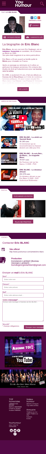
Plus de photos (23, 222)
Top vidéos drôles (32, 405)
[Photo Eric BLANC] (11, 216)
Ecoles (28, 418)
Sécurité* (5, 324)
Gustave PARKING (15, 410)
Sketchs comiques (32, 404)
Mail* (4, 292)
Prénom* (5, 284)
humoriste (15, 51)
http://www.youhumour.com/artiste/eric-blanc (26, 252)
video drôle (24, 4)
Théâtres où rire (31, 412)
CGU (10, 425)
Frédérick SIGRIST (15, 408)
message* (13, 300)
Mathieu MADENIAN (15, 407)
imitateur (6, 51)
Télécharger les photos (23, 196)
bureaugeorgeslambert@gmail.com (28, 265)
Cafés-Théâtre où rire (32, 414)
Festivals (29, 417)
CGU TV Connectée (13, 425)
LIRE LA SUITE (23, 89)
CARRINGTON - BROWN (14, 404)
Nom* (4, 276)
